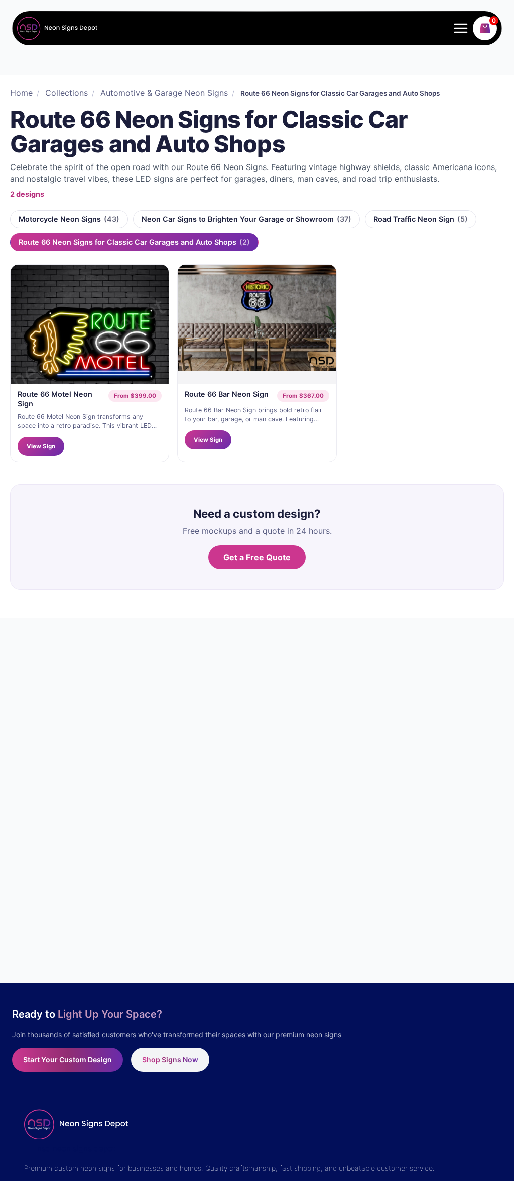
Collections (66, 93)
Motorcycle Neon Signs (69, 219)
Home (21, 93)
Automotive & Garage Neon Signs (164, 93)
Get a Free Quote (257, 557)
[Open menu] (459, 28)
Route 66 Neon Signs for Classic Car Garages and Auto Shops (134, 242)
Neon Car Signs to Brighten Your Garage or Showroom (246, 219)
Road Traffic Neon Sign (420, 219)
